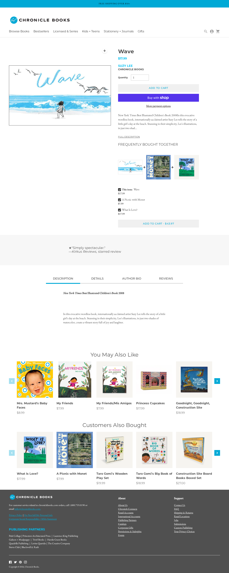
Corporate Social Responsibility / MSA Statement (33, 518)
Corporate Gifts (125, 527)
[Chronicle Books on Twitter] (15, 561)
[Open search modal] (206, 31)
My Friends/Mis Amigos (114, 403)
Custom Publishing (183, 527)
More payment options (158, 106)
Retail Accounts (125, 512)
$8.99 (21, 412)
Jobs (176, 520)
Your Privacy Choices (184, 531)
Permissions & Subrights (130, 531)
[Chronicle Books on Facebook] (10, 561)
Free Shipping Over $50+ (114, 3)
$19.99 (100, 483)
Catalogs (122, 523)
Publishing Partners (127, 520)
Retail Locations (182, 516)
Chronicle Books (131, 69)
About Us (123, 505)
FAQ (176, 508)
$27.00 (180, 483)
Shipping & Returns (183, 512)
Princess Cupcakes (150, 403)
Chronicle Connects (127, 508)
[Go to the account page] (212, 31)
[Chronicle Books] (40, 20)
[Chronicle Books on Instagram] (25, 561)
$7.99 (60, 408)
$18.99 (180, 412)
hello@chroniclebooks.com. (27, 508)
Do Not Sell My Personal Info (38, 515)
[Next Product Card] (217, 381)
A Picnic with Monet (133, 199)
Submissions (180, 523)
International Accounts (129, 516)
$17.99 (140, 408)
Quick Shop (35, 390)
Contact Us (179, 505)
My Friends (65, 403)
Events (121, 535)
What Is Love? (129, 210)
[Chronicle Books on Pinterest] (20, 561)
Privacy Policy (15, 515)
